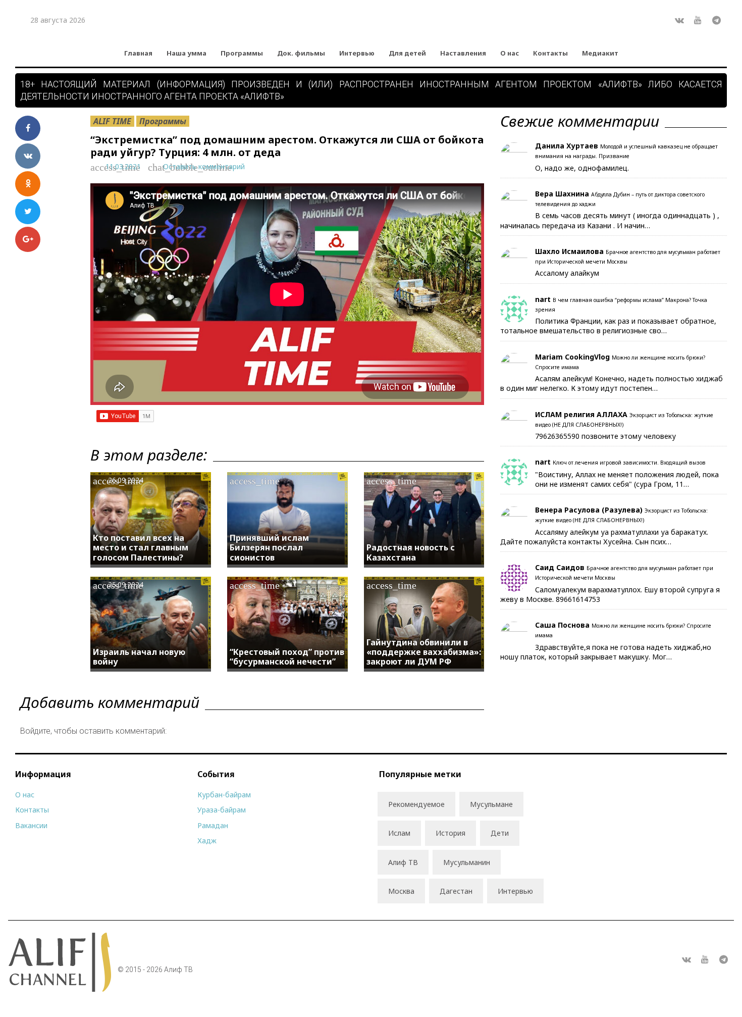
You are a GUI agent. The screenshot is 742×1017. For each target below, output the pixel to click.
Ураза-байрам (221, 810)
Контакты (550, 53)
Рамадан (212, 825)
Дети (500, 833)
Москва (401, 891)
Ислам (399, 833)
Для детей (407, 53)
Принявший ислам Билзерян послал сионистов (269, 547)
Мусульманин (466, 862)
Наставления (463, 53)
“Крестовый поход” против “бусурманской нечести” (287, 656)
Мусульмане (491, 804)
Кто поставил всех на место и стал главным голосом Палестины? (140, 547)
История (450, 833)
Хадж (207, 840)
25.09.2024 (125, 584)
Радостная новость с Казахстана (410, 552)
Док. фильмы (301, 53)
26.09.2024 (125, 480)
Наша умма (186, 53)
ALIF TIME (112, 121)
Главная (138, 53)
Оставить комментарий (204, 166)
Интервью (357, 53)
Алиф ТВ (403, 862)
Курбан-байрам (224, 794)
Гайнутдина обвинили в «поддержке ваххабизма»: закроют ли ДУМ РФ (423, 652)
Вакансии (31, 825)
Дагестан (456, 891)
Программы (242, 53)
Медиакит (600, 53)
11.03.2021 (123, 166)
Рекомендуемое (416, 804)
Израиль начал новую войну (139, 656)
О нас (509, 53)
